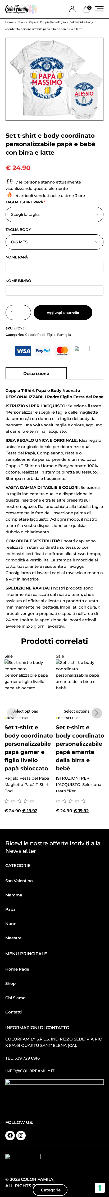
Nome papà (17, 257)
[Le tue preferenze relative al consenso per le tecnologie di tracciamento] (100, 1188)
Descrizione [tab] (36, 373)
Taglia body (18, 229)
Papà (10, 909)
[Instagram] (21, 1135)
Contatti (13, 1012)
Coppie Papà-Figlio (40, 335)
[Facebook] (10, 1135)
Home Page (17, 969)
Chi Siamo (15, 997)
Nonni (11, 923)
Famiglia (64, 335)
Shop (10, 983)
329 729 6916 (27, 1058)
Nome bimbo (18, 280)
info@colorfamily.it (29, 1070)
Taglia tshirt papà (26, 202)
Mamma (13, 894)
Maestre (13, 937)
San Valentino (19, 880)
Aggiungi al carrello (63, 313)
